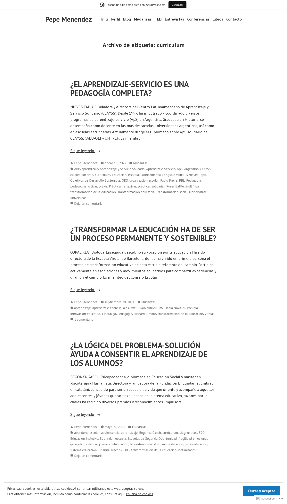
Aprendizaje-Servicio (160, 169)
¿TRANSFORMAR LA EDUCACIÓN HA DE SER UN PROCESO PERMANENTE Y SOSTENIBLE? (143, 233)
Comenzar (177, 4)
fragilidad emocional (193, 438)
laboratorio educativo (145, 444)
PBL (182, 180)
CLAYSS (205, 169)
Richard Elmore (145, 313)
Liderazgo (109, 313)
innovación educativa (85, 313)
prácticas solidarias (151, 186)
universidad (78, 198)
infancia (91, 444)
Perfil (115, 19)
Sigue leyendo (82, 151)
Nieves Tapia (198, 174)
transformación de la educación (93, 192)
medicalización (172, 444)
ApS (180, 169)
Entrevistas (174, 19)
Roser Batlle (175, 186)
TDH (126, 450)
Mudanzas (143, 19)
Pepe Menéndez (68, 19)
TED (158, 19)
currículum (102, 174)
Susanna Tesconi (109, 450)
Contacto (234, 19)
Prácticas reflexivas (122, 186)
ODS (125, 180)
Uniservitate (198, 192)
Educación (119, 174)
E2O (202, 432)
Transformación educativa (135, 192)
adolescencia (110, 432)
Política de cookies (139, 494)
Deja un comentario (88, 203)
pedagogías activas (83, 186)
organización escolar (144, 180)
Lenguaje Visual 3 (174, 174)
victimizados (187, 450)
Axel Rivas (137, 308)
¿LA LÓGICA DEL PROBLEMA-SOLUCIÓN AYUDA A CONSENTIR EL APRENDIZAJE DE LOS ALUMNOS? (138, 354)
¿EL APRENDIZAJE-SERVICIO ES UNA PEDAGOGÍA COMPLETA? (129, 88)
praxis (103, 186)
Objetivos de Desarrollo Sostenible (95, 180)
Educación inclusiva (84, 438)
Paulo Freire (168, 180)
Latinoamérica (150, 174)
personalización (196, 444)
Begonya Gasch (150, 432)
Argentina (191, 169)
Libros (218, 19)
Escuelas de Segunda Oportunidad (152, 438)
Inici (104, 19)
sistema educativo (83, 450)
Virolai (209, 313)
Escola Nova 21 (174, 308)
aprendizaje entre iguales (110, 308)
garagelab (77, 444)
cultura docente (81, 174)
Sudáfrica (192, 186)
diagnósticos (188, 432)
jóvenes (104, 444)
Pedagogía (193, 180)
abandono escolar (87, 432)
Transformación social (171, 192)
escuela (133, 174)
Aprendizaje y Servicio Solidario (122, 169)
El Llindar (107, 438)
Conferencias (198, 19)
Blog (127, 19)
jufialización (119, 444)
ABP (77, 169)
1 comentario (83, 319)
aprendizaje (90, 169)
